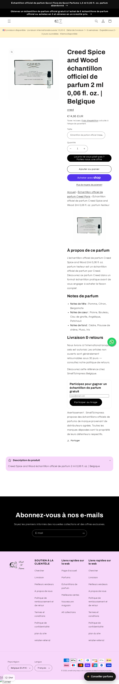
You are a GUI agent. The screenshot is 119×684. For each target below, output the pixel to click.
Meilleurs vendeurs (44, 584)
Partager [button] (75, 441)
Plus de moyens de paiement (89, 185)
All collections (69, 612)
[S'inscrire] (83, 533)
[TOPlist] (5, 682)
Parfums (66, 577)
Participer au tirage (85, 402)
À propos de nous (43, 591)
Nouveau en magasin (68, 604)
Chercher (39, 571)
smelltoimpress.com (76, 670)
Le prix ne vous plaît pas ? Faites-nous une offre (89, 158)
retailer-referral (42, 640)
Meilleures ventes (70, 595)
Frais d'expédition (90, 121)
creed (70, 110)
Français (42, 668)
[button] (9, 21)
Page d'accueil (69, 571)
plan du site (41, 633)
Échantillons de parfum (69, 586)
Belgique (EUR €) (19, 668)
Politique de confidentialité (42, 625)
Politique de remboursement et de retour (44, 602)
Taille (69, 129)
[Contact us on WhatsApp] (111, 342)
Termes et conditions (40, 614)
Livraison (39, 577)
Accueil (71, 192)
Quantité (71, 143)
